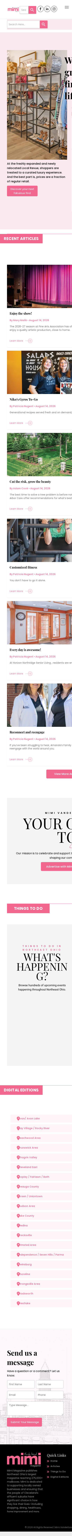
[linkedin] (47, 9)
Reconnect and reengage (27, 732)
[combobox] (24, 10)
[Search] (32, 10)
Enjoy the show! (21, 313)
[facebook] (40, 9)
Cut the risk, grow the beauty (30, 481)
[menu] (66, 7)
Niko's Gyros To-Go (24, 399)
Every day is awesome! (25, 650)
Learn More (16, 341)
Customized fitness (23, 567)
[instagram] (54, 9)
